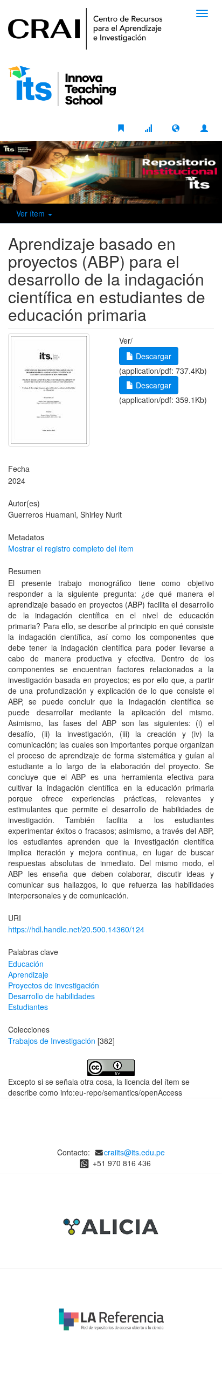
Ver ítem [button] (31, 213)
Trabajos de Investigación (51, 1040)
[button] (175, 128)
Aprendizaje (28, 974)
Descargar (152, 356)
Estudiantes (28, 1006)
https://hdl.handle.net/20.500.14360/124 (76, 929)
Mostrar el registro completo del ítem (71, 548)
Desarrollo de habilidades (51, 996)
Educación (26, 963)
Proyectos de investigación (53, 985)
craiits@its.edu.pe (134, 1152)
